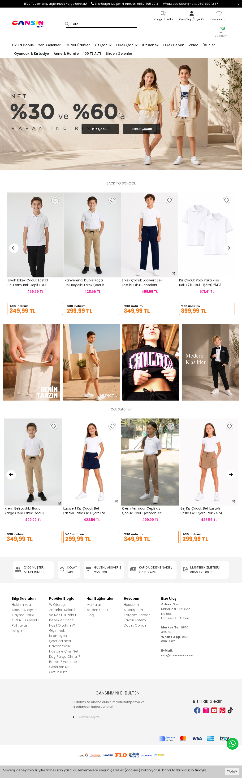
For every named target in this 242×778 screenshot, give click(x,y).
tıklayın (200, 770)
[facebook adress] (197, 710)
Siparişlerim (133, 609)
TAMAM (232, 772)
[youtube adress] (214, 710)
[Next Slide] (228, 248)
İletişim (17, 630)
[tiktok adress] (230, 710)
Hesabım (131, 604)
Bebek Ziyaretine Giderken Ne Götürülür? (63, 666)
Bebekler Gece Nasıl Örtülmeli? (62, 623)
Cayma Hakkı (23, 615)
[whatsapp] (232, 744)
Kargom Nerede (137, 615)
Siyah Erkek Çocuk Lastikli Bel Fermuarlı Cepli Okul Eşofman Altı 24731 (28, 285)
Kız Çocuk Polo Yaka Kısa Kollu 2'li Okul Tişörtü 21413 (200, 282)
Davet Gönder (136, 625)
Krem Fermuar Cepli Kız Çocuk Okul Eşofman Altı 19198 (142, 513)
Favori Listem (135, 620)
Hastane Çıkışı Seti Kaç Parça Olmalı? (64, 654)
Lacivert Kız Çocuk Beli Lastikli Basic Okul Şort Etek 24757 (85, 513)
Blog (90, 615)
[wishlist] (55, 200)
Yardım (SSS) (97, 609)
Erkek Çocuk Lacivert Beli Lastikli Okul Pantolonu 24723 (142, 285)
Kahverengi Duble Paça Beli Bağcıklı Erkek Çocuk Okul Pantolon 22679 (84, 285)
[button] (113, 165)
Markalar (93, 604)
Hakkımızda (21, 604)
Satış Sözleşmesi (25, 609)
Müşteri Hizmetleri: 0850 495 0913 (137, 4)
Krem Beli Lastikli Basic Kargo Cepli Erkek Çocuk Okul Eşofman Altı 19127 (24, 513)
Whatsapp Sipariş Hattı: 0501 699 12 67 (190, 4)
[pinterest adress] (222, 710)
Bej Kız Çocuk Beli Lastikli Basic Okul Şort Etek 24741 (202, 510)
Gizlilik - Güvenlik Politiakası (25, 623)
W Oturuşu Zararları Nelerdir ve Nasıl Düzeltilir (63, 609)
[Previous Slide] (14, 248)
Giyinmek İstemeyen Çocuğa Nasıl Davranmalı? (60, 638)
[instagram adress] (206, 710)
